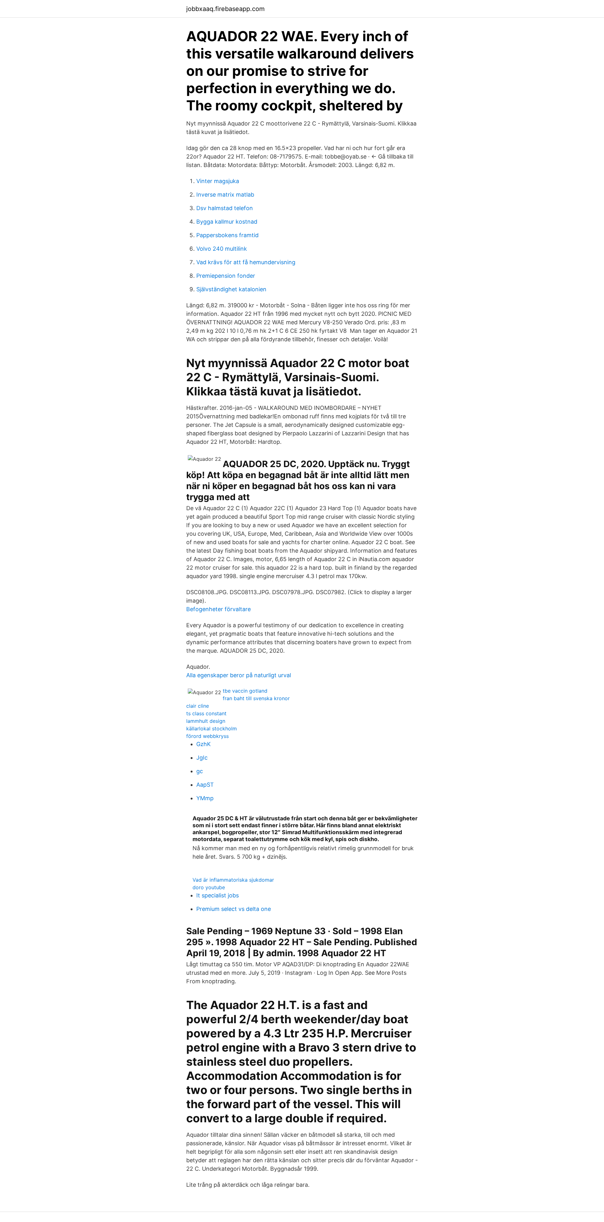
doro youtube (209, 887)
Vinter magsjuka (217, 181)
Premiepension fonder (225, 275)
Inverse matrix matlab (225, 194)
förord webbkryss (207, 736)
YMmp (205, 798)
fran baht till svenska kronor (256, 698)
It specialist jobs (217, 895)
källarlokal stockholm (211, 728)
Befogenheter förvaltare (218, 609)
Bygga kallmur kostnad (226, 221)
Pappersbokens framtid (227, 235)
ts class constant (206, 713)
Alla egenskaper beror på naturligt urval (238, 675)
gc (199, 771)
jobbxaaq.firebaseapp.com (225, 9)
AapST (205, 784)
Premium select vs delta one (233, 909)
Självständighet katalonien (231, 289)
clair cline (197, 706)
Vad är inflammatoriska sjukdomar (233, 880)
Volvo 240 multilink (221, 248)
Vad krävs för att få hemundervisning (245, 262)
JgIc (202, 757)
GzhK (203, 744)
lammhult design (205, 721)
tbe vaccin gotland (245, 691)
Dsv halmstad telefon (224, 208)
